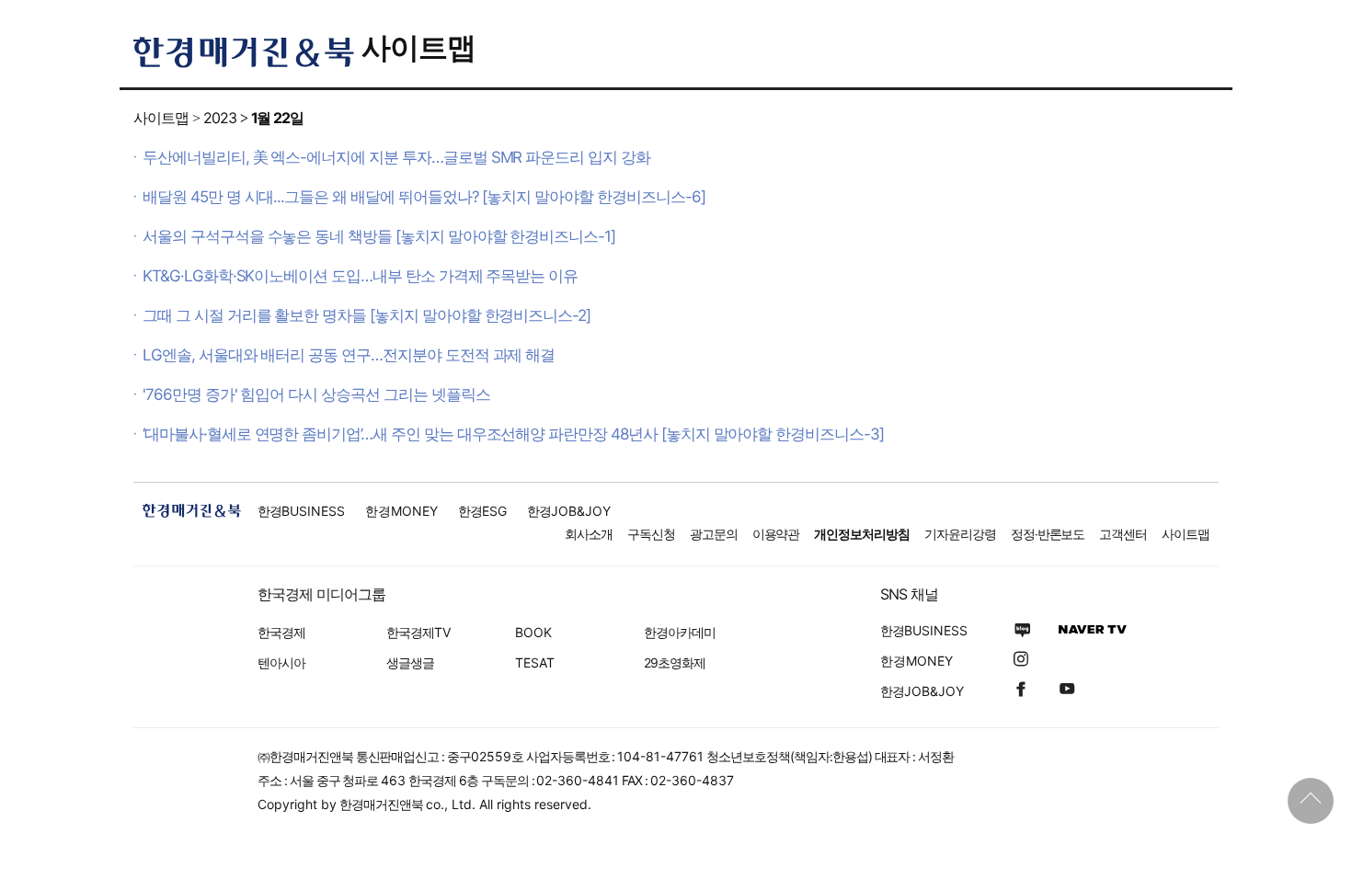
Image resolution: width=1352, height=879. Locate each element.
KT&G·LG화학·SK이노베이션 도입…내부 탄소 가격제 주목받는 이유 (360, 276)
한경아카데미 (680, 632)
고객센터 (1123, 534)
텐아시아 (281, 662)
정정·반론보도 (1048, 534)
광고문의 (714, 534)
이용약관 (776, 534)
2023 (219, 117)
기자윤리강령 (960, 534)
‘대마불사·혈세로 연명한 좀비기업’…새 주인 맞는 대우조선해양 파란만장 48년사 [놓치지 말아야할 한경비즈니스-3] (513, 434)
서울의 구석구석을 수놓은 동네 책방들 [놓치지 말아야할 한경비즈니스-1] (379, 236)
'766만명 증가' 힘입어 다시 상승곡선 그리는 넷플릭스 (316, 394)
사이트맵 (418, 47)
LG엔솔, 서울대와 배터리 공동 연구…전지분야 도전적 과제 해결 (349, 355)
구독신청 (651, 534)
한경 (301, 511)
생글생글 (410, 662)
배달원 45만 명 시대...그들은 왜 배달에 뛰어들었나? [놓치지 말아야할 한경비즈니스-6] (424, 197)
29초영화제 (674, 662)
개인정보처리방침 (862, 534)
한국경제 (281, 632)
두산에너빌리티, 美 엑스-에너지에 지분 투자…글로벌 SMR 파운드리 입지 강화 (396, 157)
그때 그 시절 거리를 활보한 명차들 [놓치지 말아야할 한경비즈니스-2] (366, 315)
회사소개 (589, 534)
